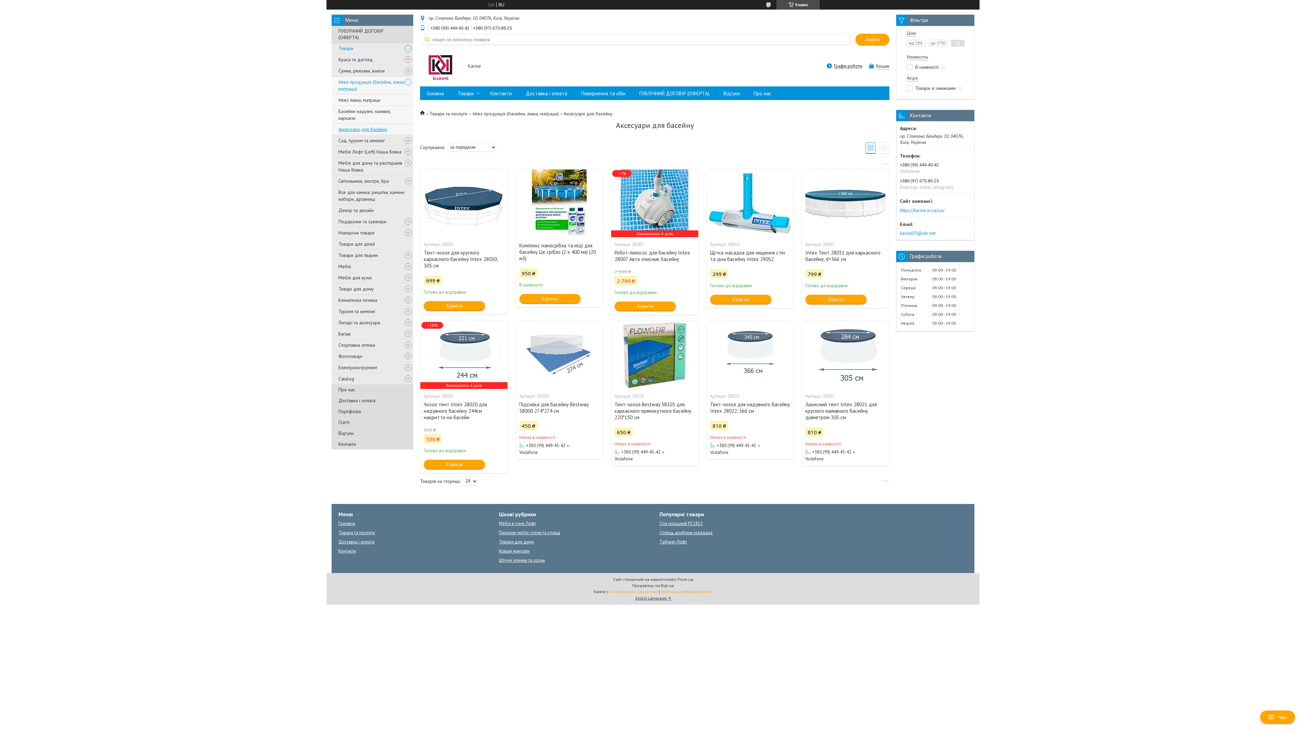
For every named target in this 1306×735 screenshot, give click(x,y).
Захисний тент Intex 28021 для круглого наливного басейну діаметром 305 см (841, 411)
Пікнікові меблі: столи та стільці (529, 533)
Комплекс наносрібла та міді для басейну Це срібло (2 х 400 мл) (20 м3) (557, 252)
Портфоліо (349, 411)
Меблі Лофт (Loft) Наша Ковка (369, 152)
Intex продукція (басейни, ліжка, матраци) (371, 85)
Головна (435, 93)
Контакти (347, 444)
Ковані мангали (514, 551)
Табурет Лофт (673, 542)
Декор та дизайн (356, 210)
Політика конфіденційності (687, 591)
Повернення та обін (603, 93)
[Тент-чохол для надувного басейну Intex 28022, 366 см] (750, 355)
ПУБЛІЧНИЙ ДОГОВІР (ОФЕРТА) (361, 34)
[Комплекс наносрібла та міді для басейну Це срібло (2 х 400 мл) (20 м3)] (559, 203)
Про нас (346, 390)
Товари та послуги (448, 114)
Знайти (872, 39)
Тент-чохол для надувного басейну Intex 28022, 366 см (750, 407)
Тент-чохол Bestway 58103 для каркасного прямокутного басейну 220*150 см (653, 411)
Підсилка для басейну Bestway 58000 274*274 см (553, 407)
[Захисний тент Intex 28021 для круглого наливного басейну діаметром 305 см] (845, 355)
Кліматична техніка (357, 300)
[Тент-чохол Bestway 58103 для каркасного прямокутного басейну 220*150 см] (654, 355)
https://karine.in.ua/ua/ (922, 210)
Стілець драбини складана (686, 533)
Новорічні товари (356, 233)
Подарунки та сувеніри (362, 221)
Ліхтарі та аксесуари (359, 323)
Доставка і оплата (356, 400)
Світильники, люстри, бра (363, 181)
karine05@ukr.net (918, 233)
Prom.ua (685, 579)
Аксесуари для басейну (362, 129)
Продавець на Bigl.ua (653, 585)
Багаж (344, 334)
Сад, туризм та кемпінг (361, 140)
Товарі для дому (356, 289)
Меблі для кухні (355, 278)
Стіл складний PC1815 (681, 523)
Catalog (346, 379)
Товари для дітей (356, 244)
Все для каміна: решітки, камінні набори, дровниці (371, 195)
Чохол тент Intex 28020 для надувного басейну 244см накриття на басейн (455, 411)
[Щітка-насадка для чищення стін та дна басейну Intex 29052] (750, 203)
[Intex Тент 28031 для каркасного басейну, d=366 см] (845, 203)
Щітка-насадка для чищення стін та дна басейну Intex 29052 (747, 255)
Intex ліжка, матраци (359, 100)
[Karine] (441, 66)
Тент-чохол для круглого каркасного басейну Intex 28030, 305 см (461, 259)
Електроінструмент (357, 367)
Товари (345, 48)
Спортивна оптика (356, 345)
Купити (455, 306)
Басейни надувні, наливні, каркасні (364, 114)
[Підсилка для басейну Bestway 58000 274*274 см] (559, 355)
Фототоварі (350, 356)
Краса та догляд (355, 59)
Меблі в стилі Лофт (517, 523)
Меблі (344, 266)
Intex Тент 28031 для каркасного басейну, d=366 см (843, 255)
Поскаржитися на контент (633, 591)
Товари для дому (516, 542)
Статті (344, 422)
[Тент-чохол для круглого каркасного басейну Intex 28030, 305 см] (463, 203)
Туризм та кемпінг (356, 311)
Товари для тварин (358, 255)
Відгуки (346, 433)
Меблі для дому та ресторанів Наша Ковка (370, 166)
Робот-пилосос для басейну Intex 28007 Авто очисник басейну (652, 255)
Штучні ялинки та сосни (522, 560)
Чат (1282, 717)
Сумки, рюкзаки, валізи (361, 71)
